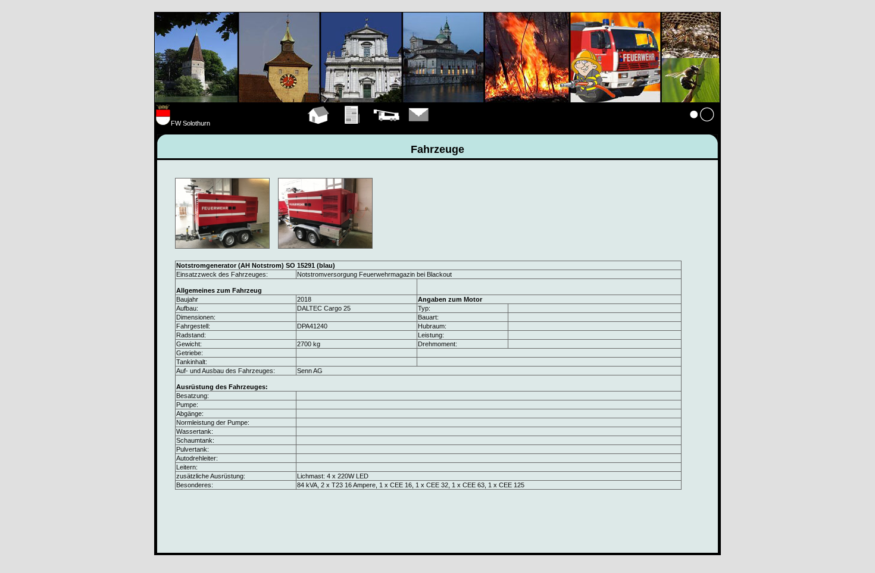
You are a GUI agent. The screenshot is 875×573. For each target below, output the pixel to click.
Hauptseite (319, 128)
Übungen (352, 128)
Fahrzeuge (386, 128)
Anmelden (702, 128)
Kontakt (419, 128)
